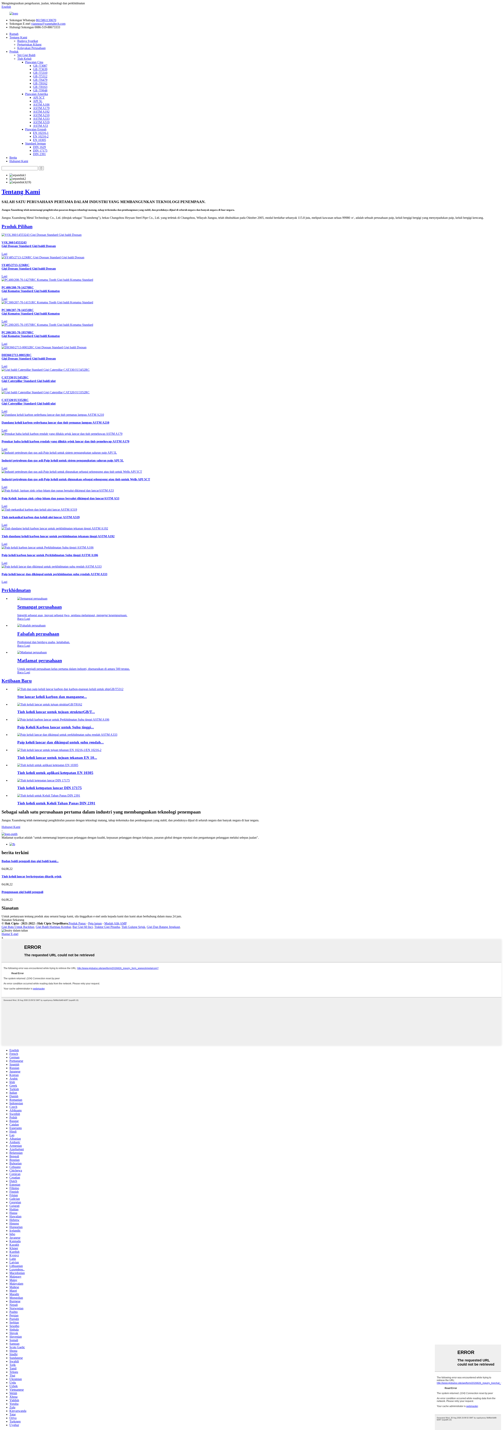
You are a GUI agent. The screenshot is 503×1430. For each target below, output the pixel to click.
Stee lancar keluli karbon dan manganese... (52, 697)
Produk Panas (77, 923)
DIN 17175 (40, 150)
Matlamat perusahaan (39, 660)
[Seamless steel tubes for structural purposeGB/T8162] (49, 704)
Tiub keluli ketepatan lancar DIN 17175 (49, 788)
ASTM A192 (41, 111)
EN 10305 (39, 140)
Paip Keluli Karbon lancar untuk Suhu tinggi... (55, 727)
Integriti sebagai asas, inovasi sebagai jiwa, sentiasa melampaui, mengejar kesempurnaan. (72, 615)
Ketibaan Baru (17, 680)
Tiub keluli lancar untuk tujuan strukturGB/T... (56, 712)
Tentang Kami (18, 37)
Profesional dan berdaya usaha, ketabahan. (43, 642)
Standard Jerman (35, 143)
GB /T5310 (40, 72)
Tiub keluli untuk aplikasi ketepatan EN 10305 (55, 773)
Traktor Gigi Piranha (107, 927)
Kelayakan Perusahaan (31, 48)
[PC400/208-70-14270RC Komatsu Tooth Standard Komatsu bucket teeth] (47, 279)
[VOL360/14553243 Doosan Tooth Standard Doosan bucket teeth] (42, 234)
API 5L (37, 101)
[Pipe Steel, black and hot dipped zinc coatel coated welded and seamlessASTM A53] (58, 490)
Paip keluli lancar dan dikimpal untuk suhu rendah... (60, 742)
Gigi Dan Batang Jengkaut (163, 927)
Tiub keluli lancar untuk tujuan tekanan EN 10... (57, 758)
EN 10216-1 (41, 133)
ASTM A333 (41, 118)
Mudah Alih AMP (115, 923)
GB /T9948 (40, 90)
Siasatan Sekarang (13, 920)
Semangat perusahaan (39, 606)
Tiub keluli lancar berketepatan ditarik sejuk (31, 876)
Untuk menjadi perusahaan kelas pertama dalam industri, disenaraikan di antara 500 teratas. (73, 669)
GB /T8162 (40, 83)
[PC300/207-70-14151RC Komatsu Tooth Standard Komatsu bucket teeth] (47, 302)
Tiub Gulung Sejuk (133, 927)
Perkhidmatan (16, 590)
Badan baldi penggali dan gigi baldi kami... (30, 861)
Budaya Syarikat (27, 41)
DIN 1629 (39, 147)
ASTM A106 (41, 104)
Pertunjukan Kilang (29, 44)
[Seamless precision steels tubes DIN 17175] (43, 780)
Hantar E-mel (10, 934)
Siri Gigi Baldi (26, 55)
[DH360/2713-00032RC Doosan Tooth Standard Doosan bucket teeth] (44, 347)
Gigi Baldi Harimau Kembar (53, 927)
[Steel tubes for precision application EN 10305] (47, 765)
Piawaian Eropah (35, 129)
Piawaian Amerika (36, 94)
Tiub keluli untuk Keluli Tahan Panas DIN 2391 (56, 803)
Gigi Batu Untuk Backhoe (18, 927)
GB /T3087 (40, 65)
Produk (13, 51)
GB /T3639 (40, 69)
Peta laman (95, 923)
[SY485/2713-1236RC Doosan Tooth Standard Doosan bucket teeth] (43, 257)
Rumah (13, 34)
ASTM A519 (41, 122)
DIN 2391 (39, 154)
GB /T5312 (40, 76)
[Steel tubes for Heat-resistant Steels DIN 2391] (48, 795)
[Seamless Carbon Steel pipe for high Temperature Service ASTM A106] (48, 547)
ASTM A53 (40, 125)
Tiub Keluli (24, 58)
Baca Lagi (23, 618)
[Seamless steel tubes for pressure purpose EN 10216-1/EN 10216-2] (59, 750)
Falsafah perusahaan (38, 633)
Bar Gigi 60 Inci (83, 927)
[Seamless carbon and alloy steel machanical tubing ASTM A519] (39, 509)
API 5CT (39, 97)
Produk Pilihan (17, 226)
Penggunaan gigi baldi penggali (22, 892)
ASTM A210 (41, 115)
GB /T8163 (40, 87)
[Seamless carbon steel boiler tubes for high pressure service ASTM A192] (55, 528)
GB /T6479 (40, 80)
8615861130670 (46, 20)
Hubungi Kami (18, 161)
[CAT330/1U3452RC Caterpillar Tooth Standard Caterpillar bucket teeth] (46, 369)
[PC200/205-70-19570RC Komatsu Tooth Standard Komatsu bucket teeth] (47, 324)
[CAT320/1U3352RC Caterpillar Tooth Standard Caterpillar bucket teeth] (46, 392)
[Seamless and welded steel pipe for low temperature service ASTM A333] (52, 566)
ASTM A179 (41, 108)
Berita (13, 157)
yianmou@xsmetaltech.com (48, 23)
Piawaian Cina (34, 62)
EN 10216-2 (41, 136)
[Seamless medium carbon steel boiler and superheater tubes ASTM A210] (53, 414)
